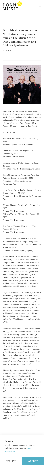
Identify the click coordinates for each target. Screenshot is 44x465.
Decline (11, 461)
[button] (40, 6)
